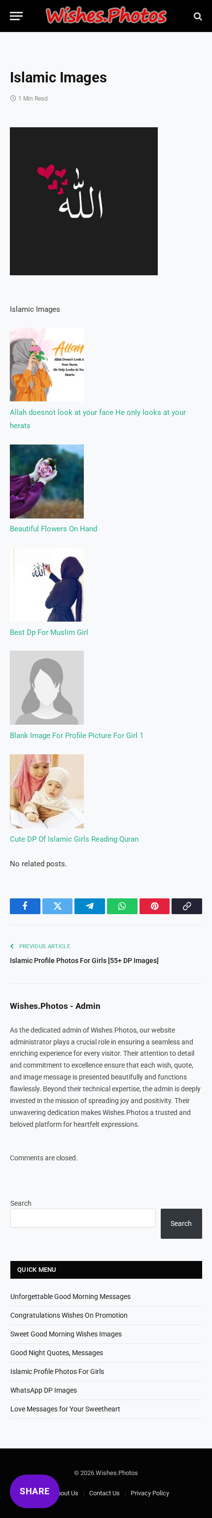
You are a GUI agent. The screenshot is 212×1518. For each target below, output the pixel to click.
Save (38, 141)
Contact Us (104, 1493)
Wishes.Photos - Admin (55, 1006)
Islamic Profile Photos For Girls (57, 1371)
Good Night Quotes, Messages (56, 1353)
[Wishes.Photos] (106, 16)
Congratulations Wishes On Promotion (69, 1315)
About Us (65, 1493)
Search (21, 1203)
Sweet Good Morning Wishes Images (66, 1334)
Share (35, 1491)
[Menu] (16, 16)
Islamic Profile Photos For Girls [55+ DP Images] (84, 960)
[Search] (197, 16)
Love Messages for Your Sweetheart (65, 1409)
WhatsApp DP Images (43, 1390)
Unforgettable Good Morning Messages (70, 1296)
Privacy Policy (150, 1493)
